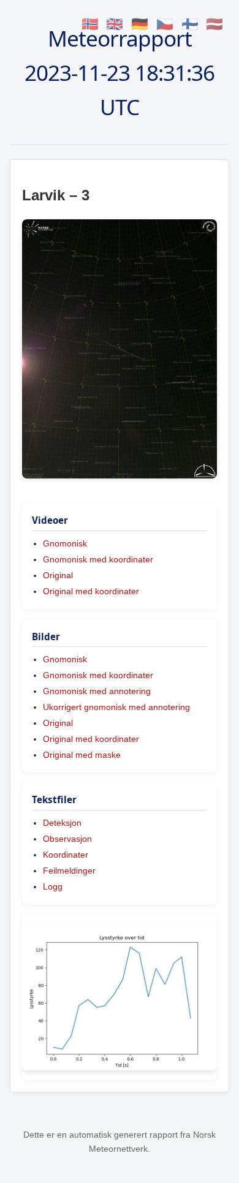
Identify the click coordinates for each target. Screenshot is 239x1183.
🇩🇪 (139, 24)
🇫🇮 (190, 24)
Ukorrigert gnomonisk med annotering (116, 707)
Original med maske (82, 755)
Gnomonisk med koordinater (98, 559)
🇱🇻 (214, 24)
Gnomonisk (65, 543)
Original (58, 575)
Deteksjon (62, 823)
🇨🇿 (164, 24)
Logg (53, 886)
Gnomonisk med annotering (97, 691)
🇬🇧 (114, 24)
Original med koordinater (91, 591)
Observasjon (67, 839)
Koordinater (65, 855)
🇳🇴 (90, 24)
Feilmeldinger (69, 870)
